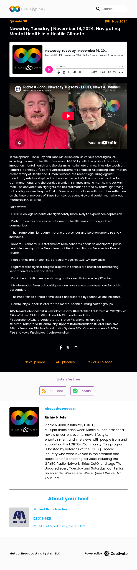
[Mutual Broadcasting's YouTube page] (48, 518)
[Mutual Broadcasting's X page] (40, 518)
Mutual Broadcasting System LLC (62, 526)
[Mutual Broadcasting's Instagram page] (44, 518)
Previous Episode (98, 362)
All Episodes (65, 362)
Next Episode (35, 362)
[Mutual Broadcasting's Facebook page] (35, 518)
